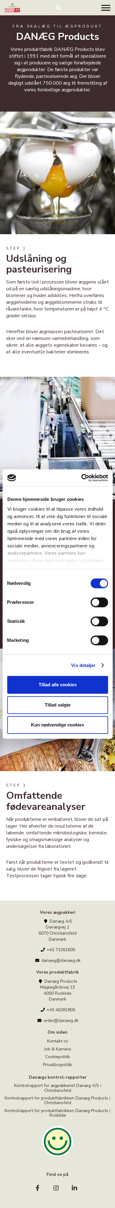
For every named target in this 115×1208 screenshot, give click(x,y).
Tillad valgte (58, 704)
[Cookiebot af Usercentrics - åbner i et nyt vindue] (82, 478)
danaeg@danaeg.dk (60, 960)
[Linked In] (74, 1188)
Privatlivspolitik (57, 1065)
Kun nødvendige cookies (57, 724)
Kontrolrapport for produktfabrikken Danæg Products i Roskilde (57, 1113)
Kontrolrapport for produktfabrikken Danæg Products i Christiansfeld (57, 1100)
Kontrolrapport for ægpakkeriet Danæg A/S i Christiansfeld (57, 1088)
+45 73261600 (60, 950)
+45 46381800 (60, 1010)
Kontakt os (57, 1041)
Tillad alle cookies (58, 684)
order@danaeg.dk (60, 1020)
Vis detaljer (83, 665)
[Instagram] (56, 1188)
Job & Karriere (57, 1049)
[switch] (99, 602)
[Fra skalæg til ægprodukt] (12, 7)
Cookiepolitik (57, 1057)
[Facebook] (37, 1188)
